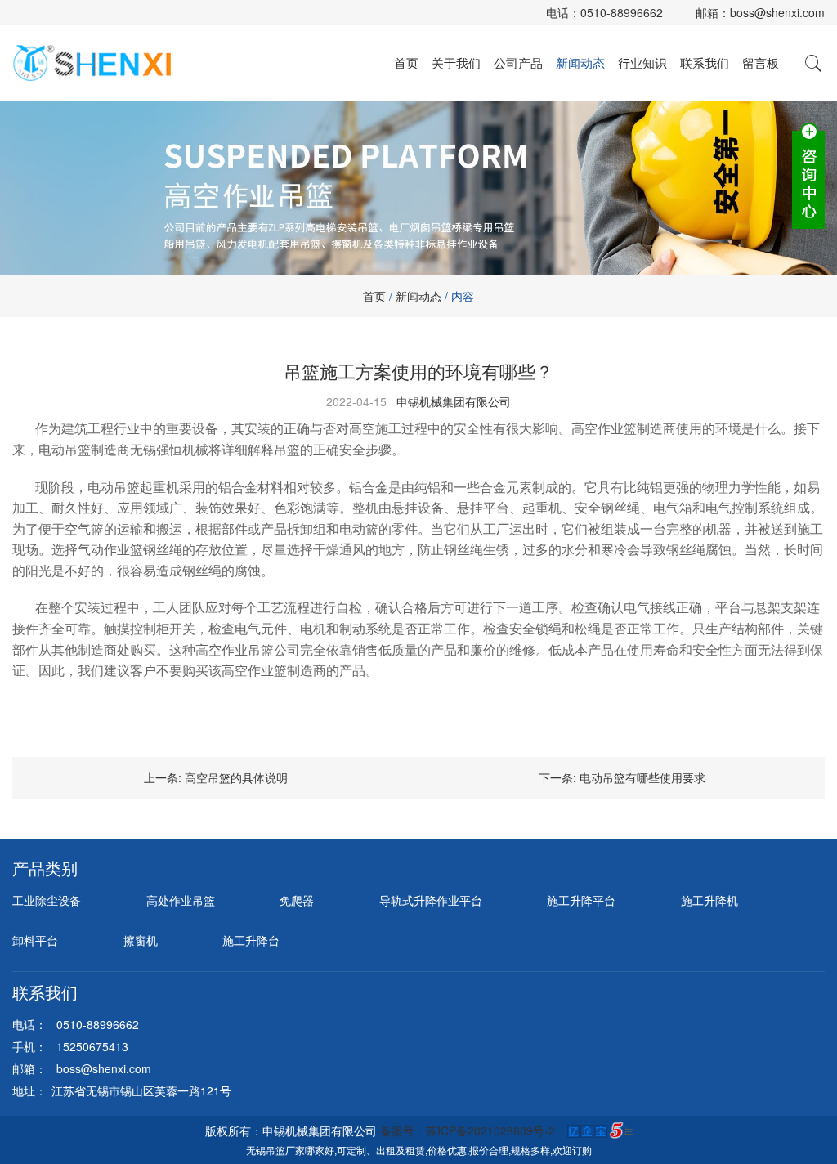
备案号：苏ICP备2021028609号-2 (467, 1130)
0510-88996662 (621, 12)
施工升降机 (709, 900)
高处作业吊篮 (180, 900)
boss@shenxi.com (777, 12)
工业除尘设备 (46, 900)
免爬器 (297, 900)
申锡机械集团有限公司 (453, 401)
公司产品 (518, 62)
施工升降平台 (581, 900)
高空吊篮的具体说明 (236, 777)
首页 (406, 62)
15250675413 (92, 1046)
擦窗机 (140, 940)
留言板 (760, 62)
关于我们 (456, 62)
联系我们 (704, 62)
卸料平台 (35, 940)
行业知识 (642, 62)
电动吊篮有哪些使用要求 (642, 777)
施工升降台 (251, 940)
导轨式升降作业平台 (430, 900)
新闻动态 (580, 62)
